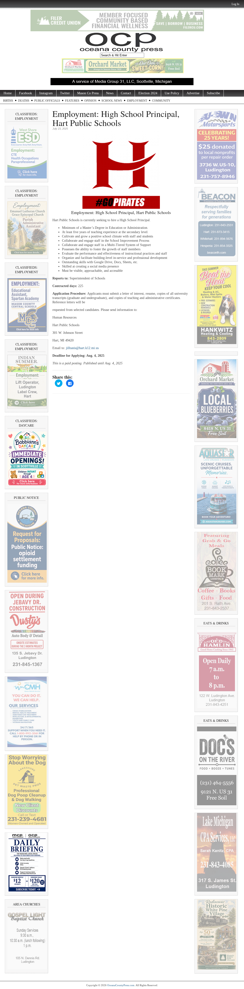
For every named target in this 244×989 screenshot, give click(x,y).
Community (161, 100)
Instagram (46, 93)
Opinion (90, 100)
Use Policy (172, 93)
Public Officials (47, 100)
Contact (126, 93)
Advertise (193, 93)
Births (8, 100)
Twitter (65, 93)
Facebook (25, 93)
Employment (137, 100)
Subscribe (213, 93)
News (109, 93)
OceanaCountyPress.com (120, 985)
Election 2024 (147, 93)
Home (8, 93)
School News (112, 100)
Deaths (23, 100)
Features (72, 100)
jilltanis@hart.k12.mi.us (82, 348)
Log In (235, 4)
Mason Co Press (88, 93)
